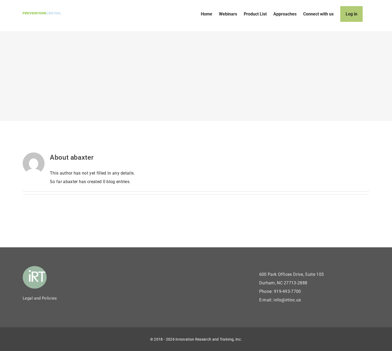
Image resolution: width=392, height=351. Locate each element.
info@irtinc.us (287, 299)
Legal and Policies (40, 298)
